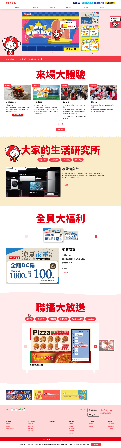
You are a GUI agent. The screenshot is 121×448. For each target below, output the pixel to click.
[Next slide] (52, 53)
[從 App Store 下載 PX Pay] (93, 415)
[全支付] (110, 3)
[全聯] (76, 3)
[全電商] (99, 3)
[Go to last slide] (87, 53)
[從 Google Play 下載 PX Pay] (93, 410)
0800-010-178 (66, 440)
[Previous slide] (48, 53)
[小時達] (87, 3)
